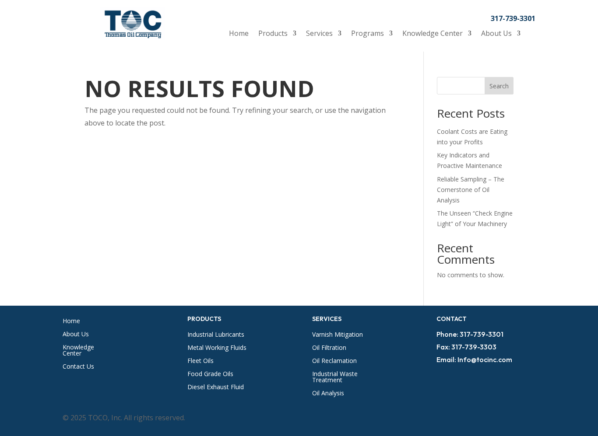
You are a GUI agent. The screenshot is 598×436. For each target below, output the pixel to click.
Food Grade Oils (210, 374)
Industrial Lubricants (215, 334)
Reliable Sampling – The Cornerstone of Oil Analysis (470, 189)
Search (499, 86)
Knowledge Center (432, 34)
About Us (496, 34)
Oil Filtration (329, 348)
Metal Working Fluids (216, 348)
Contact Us (78, 366)
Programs (367, 34)
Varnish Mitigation (337, 334)
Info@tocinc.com (484, 359)
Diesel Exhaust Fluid (215, 387)
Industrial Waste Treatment (335, 377)
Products (273, 34)
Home (239, 34)
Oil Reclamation (334, 361)
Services (319, 34)
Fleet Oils (200, 361)
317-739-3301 (513, 18)
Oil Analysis (328, 393)
